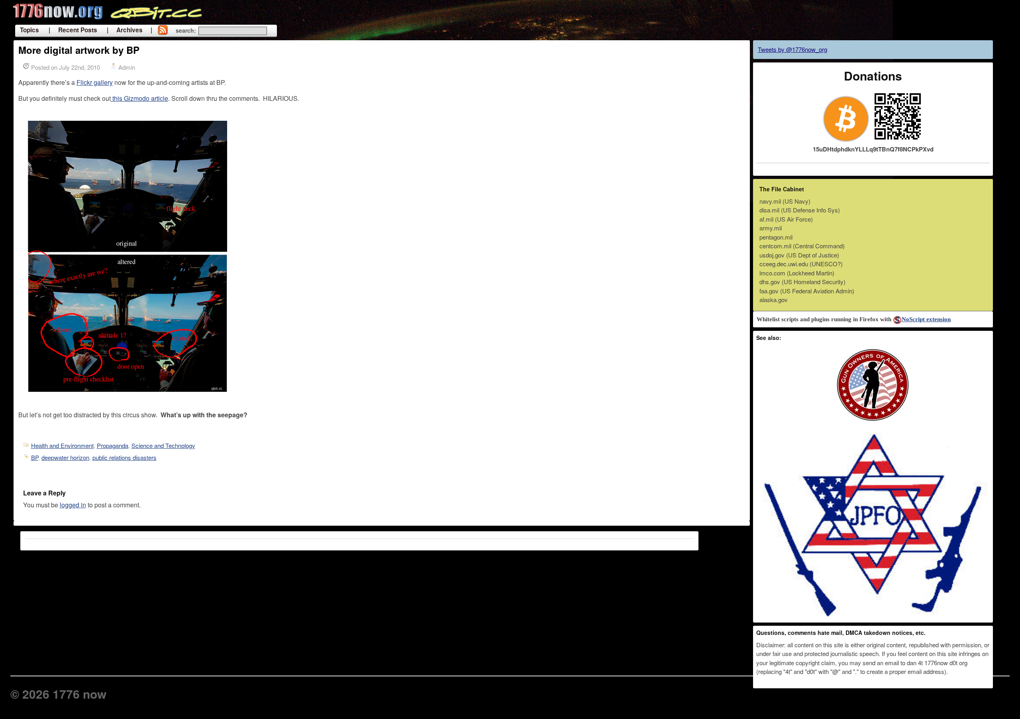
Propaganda (112, 445)
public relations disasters (124, 457)
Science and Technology (163, 445)
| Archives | (129, 30)
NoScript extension (926, 319)
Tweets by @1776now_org (792, 49)
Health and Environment (62, 445)
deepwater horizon (65, 457)
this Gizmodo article (139, 98)
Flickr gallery (94, 82)
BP (34, 457)
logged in (73, 504)
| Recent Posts (73, 30)
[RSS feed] (162, 31)
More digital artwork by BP (78, 50)
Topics (29, 30)
